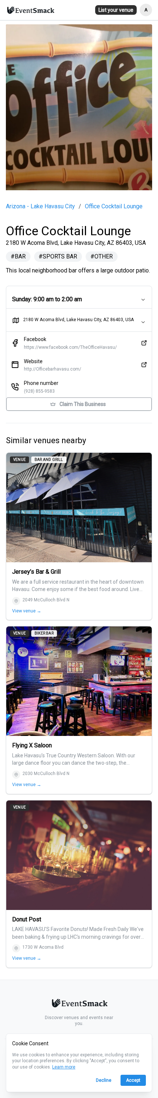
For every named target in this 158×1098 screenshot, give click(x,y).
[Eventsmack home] (79, 1004)
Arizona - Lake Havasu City (40, 206)
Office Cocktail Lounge (114, 206)
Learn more (63, 1067)
